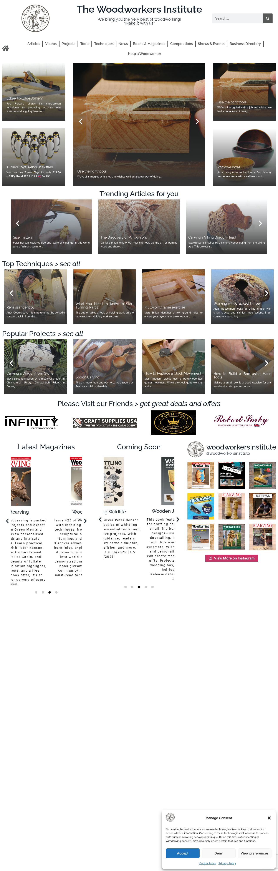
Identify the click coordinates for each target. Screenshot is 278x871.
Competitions (181, 44)
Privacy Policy (227, 863)
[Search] (268, 18)
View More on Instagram (234, 558)
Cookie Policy (207, 863)
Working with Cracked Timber (237, 303)
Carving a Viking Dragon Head (212, 237)
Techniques (104, 44)
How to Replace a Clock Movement (172, 373)
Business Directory (245, 44)
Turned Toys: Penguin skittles (30, 167)
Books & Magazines (149, 44)
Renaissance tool (20, 307)
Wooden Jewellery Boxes (139, 511)
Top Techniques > (41, 264)
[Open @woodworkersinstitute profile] (195, 449)
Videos (51, 44)
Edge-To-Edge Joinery (25, 98)
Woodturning (46, 512)
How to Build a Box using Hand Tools (242, 375)
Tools (84, 44)
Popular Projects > (42, 334)
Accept (183, 853)
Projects (68, 44)
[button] (269, 818)
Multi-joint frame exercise (164, 307)
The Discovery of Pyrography (124, 237)
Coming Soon (139, 447)
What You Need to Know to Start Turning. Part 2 (105, 305)
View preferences (255, 853)
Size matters (23, 237)
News (123, 44)
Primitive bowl (88, 171)
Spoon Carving (87, 377)
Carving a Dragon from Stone (30, 373)
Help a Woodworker (144, 54)
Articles (33, 44)
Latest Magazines (46, 447)
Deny (219, 853)
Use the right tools (232, 102)
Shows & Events (211, 44)
